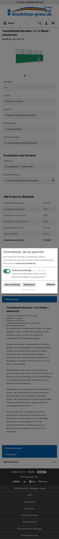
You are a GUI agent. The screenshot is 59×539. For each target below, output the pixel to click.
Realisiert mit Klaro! (29, 290)
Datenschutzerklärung (26, 263)
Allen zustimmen (12, 285)
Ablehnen (51, 284)
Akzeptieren (29, 285)
